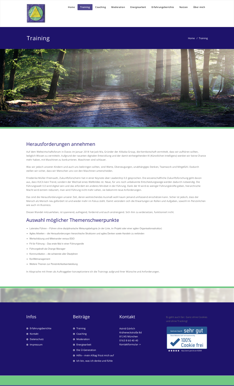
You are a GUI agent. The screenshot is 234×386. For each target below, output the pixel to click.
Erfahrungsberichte (163, 7)
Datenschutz (37, 339)
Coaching (100, 7)
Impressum (36, 344)
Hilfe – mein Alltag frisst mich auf (95, 355)
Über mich (199, 7)
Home (71, 7)
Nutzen (183, 7)
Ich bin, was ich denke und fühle (94, 360)
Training (85, 7)
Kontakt (34, 333)
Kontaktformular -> (130, 344)
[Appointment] (35, 13)
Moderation (118, 7)
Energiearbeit (138, 7)
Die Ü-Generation (86, 350)
